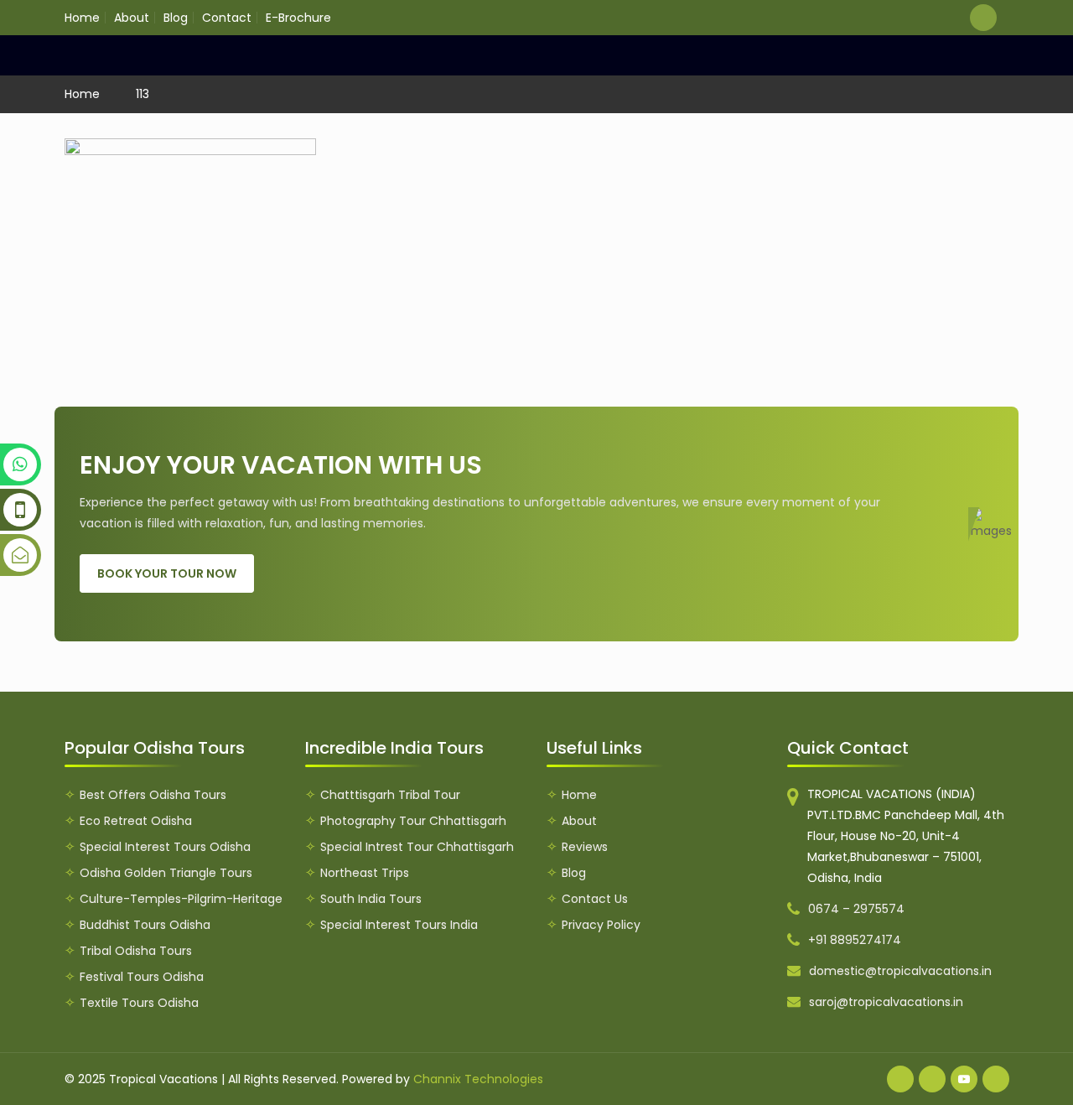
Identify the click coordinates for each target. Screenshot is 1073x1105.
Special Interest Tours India (399, 924)
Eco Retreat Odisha (136, 820)
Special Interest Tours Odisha (165, 846)
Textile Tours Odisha (139, 1002)
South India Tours (371, 898)
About (131, 17)
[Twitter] (932, 1079)
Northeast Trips (364, 872)
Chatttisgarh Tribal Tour (390, 794)
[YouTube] (964, 1079)
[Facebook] (900, 1079)
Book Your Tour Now (166, 573)
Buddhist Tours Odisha (145, 924)
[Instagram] (995, 1079)
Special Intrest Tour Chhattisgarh (417, 846)
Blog (175, 17)
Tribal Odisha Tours (136, 950)
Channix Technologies (478, 1079)
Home (82, 17)
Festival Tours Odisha (142, 976)
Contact (226, 17)
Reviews (585, 846)
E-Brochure (298, 17)
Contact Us (595, 898)
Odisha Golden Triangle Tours (166, 872)
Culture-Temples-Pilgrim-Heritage (181, 898)
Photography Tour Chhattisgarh (413, 820)
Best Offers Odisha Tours (153, 794)
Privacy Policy (601, 924)
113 (142, 94)
